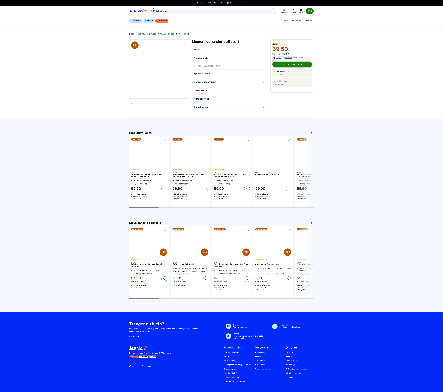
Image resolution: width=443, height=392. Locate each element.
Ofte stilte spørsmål (231, 352)
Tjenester (289, 377)
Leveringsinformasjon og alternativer (237, 365)
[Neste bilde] (185, 104)
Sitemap (289, 365)
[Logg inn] (301, 11)
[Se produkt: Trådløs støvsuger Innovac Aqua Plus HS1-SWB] (149, 261)
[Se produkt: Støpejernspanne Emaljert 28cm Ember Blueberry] (232, 261)
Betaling (227, 356)
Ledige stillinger (291, 360)
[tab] (138, 104)
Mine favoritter (260, 361)
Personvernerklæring (262, 369)
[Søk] (153, 11)
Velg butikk (278, 84)
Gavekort (308, 21)
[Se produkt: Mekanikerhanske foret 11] (273, 171)
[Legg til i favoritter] (310, 43)
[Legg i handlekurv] (164, 188)
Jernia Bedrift (260, 365)
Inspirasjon (296, 21)
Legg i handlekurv (294, 64)
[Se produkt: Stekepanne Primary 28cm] (273, 261)
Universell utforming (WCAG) (234, 381)
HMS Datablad (229, 373)
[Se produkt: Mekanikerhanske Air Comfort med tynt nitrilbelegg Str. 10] (149, 171)
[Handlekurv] (310, 11)
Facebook (147, 366)
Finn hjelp (132, 337)
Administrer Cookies (293, 373)
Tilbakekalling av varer (232, 377)
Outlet (285, 21)
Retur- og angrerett (231, 360)
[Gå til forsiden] (138, 11)
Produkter (137, 21)
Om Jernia (289, 352)
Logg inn (278, 58)
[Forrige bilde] (131, 104)
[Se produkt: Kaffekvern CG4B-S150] (190, 261)
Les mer (243, 3)
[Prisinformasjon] (288, 54)
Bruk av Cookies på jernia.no (296, 369)
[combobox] (216, 11)
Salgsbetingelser (230, 369)
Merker (150, 21)
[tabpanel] (158, 69)
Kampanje (163, 21)
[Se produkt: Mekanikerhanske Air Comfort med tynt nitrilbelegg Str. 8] (232, 171)
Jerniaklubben (260, 352)
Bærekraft (289, 356)
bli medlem (288, 58)
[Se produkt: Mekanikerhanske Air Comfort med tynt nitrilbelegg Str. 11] (190, 171)
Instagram (135, 366)
